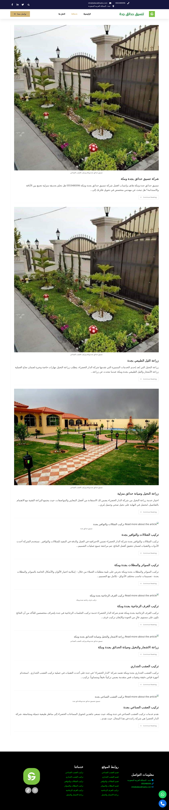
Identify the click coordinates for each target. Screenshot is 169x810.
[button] (29, 5)
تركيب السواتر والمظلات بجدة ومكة (136, 565)
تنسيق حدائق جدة (131, 14)
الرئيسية (87, 14)
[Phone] (163, 804)
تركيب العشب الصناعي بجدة (141, 707)
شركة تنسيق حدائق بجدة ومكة (140, 179)
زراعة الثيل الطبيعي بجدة (143, 360)
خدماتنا (74, 14)
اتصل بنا (62, 14)
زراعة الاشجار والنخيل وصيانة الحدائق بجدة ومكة (128, 647)
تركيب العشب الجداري (145, 666)
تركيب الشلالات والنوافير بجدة (140, 534)
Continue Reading (148, 196)
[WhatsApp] (163, 794)
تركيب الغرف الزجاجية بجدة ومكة (138, 606)
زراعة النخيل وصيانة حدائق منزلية (138, 493)
